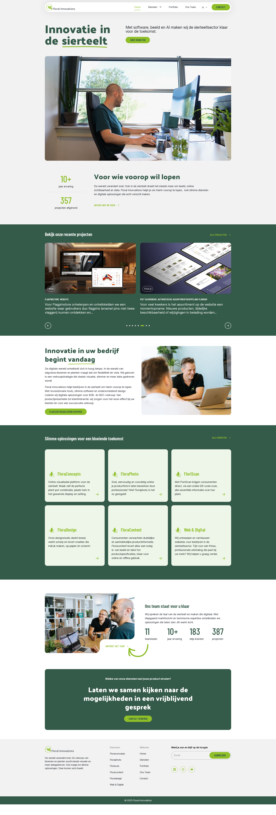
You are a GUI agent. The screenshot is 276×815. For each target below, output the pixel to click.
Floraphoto (115, 759)
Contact (220, 7)
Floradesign (116, 778)
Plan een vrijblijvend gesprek (65, 411)
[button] (126, 325)
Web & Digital (116, 784)
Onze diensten (137, 40)
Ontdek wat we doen (104, 205)
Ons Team (190, 7)
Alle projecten (218, 234)
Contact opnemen (138, 718)
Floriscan (114, 766)
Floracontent (116, 772)
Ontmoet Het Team (115, 646)
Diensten (152, 7)
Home (137, 7)
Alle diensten (219, 437)
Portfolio (173, 7)
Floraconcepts (117, 753)
